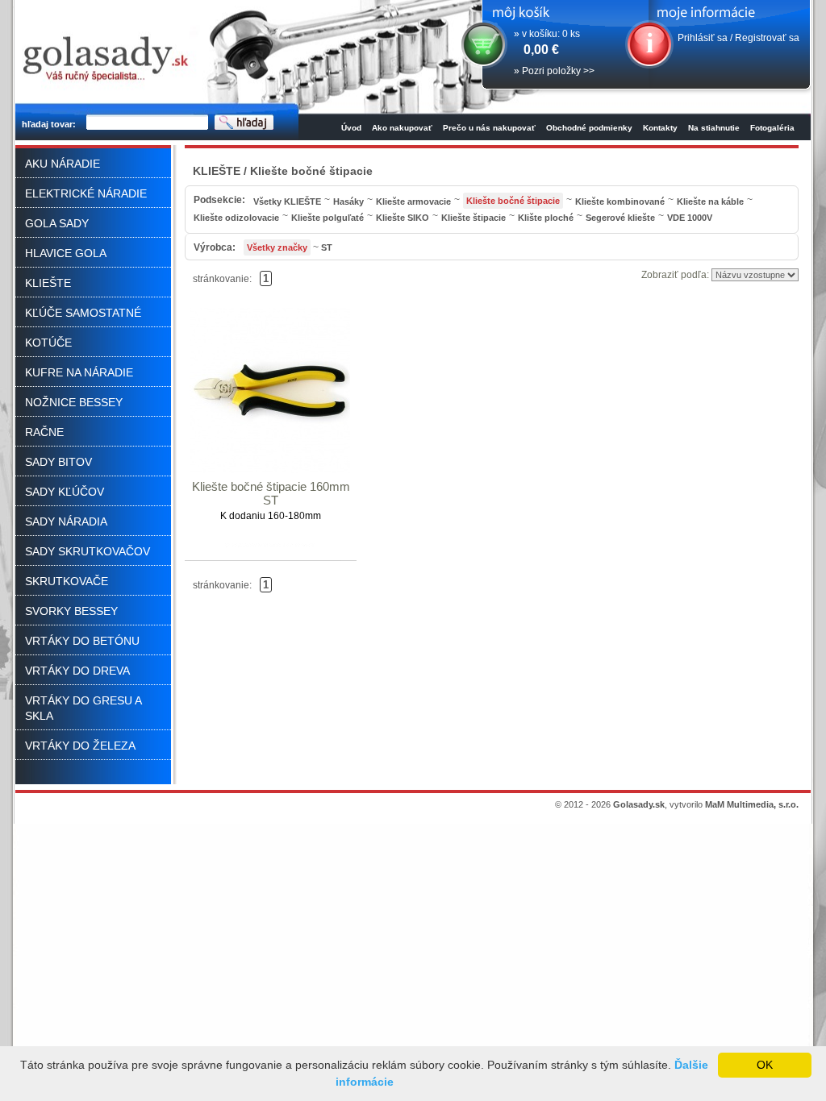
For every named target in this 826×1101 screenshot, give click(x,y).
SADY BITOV (58, 461)
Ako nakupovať (402, 127)
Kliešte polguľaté (327, 217)
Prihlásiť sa (703, 38)
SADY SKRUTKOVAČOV (87, 551)
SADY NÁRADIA (66, 521)
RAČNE (44, 432)
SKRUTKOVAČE (66, 581)
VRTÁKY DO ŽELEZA (80, 745)
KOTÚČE (48, 342)
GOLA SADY (57, 223)
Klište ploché (546, 217)
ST (326, 247)
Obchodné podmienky (589, 127)
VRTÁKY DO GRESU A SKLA (83, 708)
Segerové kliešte (620, 217)
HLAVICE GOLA (65, 253)
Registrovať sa (767, 38)
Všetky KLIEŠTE (287, 201)
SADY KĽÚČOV (64, 491)
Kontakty (660, 127)
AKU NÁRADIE (62, 163)
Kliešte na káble (710, 201)
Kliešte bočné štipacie (513, 201)
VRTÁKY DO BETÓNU (82, 640)
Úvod (351, 127)
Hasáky (348, 201)
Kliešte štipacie (473, 217)
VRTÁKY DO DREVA (77, 670)
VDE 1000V (689, 217)
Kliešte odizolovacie (236, 217)
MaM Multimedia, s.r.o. (752, 804)
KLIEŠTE (48, 282)
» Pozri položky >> (554, 71)
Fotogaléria (772, 127)
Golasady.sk (639, 804)
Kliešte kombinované (620, 201)
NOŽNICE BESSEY (74, 402)
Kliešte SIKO (402, 217)
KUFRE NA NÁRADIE (79, 372)
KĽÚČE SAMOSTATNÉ (83, 312)
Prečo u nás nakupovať (489, 127)
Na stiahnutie (714, 127)
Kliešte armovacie (413, 201)
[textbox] (147, 123)
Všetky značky (277, 247)
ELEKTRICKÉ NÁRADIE (86, 193)
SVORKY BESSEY (71, 611)
